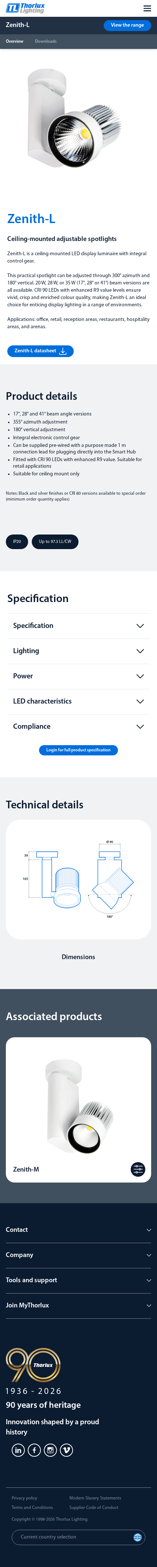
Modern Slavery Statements (95, 1498)
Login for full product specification (78, 750)
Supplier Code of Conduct (93, 1508)
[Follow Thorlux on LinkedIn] (18, 1450)
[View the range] (138, 1169)
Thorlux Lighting (72, 1519)
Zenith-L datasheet (35, 351)
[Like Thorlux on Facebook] (34, 1450)
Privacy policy (24, 1498)
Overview (14, 41)
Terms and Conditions (32, 1508)
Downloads (46, 41)
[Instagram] (50, 1450)
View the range (127, 25)
